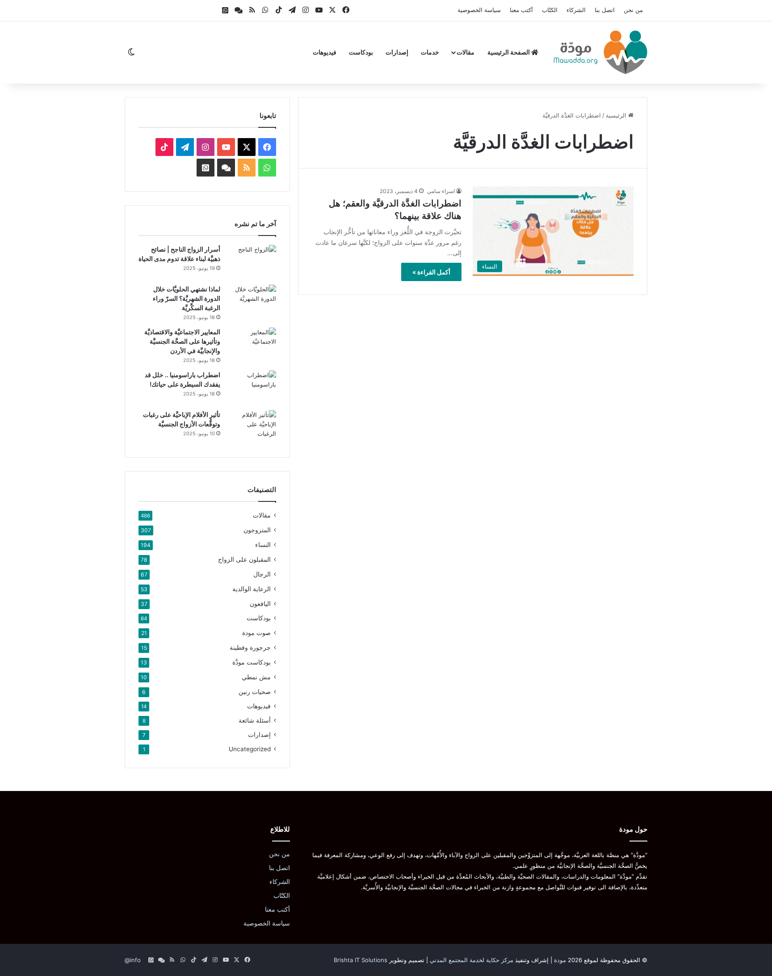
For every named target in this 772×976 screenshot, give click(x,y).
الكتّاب (550, 9)
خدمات (430, 52)
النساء (263, 544)
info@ (133, 959)
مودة (560, 959)
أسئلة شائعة (255, 720)
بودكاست (361, 52)
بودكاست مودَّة (251, 662)
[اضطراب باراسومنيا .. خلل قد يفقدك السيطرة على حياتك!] (251, 387)
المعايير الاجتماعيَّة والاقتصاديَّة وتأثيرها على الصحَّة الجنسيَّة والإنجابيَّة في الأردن (182, 341)
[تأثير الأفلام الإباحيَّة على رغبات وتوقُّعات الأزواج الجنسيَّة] (251, 427)
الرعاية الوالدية (251, 589)
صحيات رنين (255, 691)
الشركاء (576, 9)
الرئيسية (617, 115)
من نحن (633, 9)
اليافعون (260, 603)
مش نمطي (256, 677)
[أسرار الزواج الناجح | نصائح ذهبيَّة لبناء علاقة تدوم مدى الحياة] (251, 261)
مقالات (465, 52)
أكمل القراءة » (431, 272)
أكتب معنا (521, 9)
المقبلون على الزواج (244, 559)
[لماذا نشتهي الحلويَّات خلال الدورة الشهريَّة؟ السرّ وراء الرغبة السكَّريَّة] (251, 301)
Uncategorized (250, 749)
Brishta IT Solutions (360, 959)
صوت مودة (256, 632)
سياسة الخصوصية (479, 9)
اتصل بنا (605, 9)
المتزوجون (257, 530)
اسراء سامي (441, 191)
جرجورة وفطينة (250, 647)
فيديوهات (324, 52)
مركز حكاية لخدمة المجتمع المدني (471, 959)
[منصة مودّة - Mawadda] (600, 52)
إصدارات (397, 52)
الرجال (262, 574)
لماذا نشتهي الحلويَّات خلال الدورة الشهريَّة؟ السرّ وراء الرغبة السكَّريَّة (186, 298)
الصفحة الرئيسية (509, 52)
